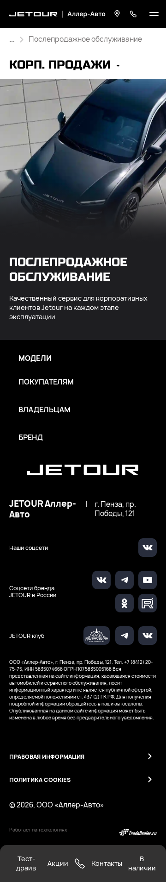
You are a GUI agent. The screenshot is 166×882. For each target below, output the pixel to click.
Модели (35, 358)
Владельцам (44, 410)
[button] (64, 66)
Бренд (30, 437)
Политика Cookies (40, 780)
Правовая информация (46, 757)
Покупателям (46, 382)
